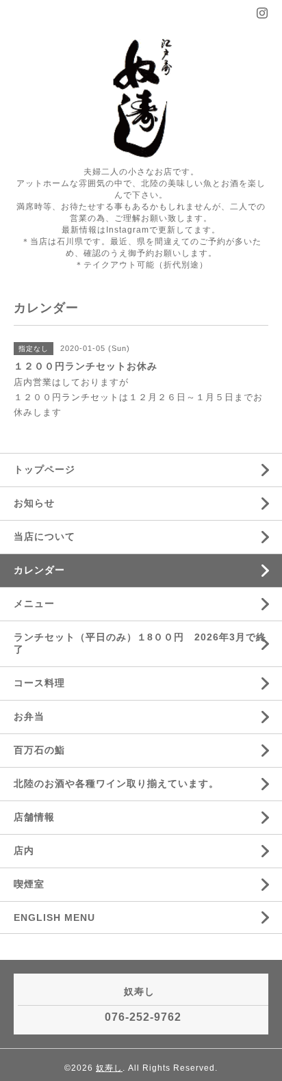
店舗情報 (34, 816)
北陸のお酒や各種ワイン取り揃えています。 (116, 783)
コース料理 (39, 682)
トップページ (44, 469)
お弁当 (36, 716)
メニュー (34, 603)
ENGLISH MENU (54, 917)
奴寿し (109, 1068)
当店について (44, 536)
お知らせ (34, 502)
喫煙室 (29, 883)
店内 (24, 850)
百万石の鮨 (39, 749)
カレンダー (39, 569)
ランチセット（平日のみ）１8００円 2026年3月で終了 (140, 643)
